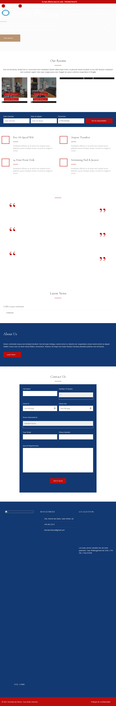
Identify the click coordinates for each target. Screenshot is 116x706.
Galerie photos (100, 14)
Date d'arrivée (8, 116)
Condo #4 (37, 96)
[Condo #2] (43, 87)
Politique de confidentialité (100, 702)
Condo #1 (8, 90)
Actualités (88, 14)
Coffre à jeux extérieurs (13, 306)
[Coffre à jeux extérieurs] (58, 302)
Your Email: (27, 432)
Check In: (26, 404)
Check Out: (63, 404)
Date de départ (36, 116)
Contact (111, 14)
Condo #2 (37, 90)
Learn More (11, 355)
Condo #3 (8, 96)
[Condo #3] (14, 102)
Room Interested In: (30, 417)
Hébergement (65, 14)
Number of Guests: (66, 389)
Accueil (55, 14)
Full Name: (27, 389)
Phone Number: (64, 432)
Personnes (62, 116)
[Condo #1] (14, 87)
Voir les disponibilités (99, 121)
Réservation (77, 14)
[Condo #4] (43, 102)
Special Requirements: (31, 446)
